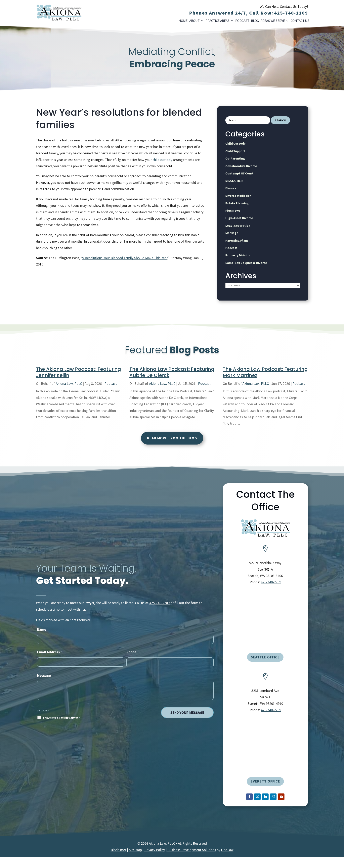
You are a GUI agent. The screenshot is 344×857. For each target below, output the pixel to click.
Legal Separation (237, 225)
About (194, 21)
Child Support (235, 151)
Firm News (232, 211)
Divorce (230, 188)
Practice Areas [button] (217, 21)
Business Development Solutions (191, 849)
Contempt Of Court (239, 173)
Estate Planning (237, 203)
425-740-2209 (291, 13)
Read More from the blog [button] (172, 438)
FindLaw (227, 849)
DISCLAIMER (234, 181)
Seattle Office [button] (265, 657)
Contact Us (300, 21)
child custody (162, 159)
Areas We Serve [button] (273, 21)
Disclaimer (43, 710)
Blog (255, 21)
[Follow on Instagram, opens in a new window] (273, 796)
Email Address (49, 652)
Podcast (242, 21)
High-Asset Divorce (239, 218)
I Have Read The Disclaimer (61, 717)
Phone (131, 652)
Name (41, 629)
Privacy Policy (154, 849)
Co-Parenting (235, 158)
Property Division (237, 255)
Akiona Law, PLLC (69, 383)
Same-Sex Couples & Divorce (246, 263)
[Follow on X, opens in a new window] (257, 796)
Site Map (135, 849)
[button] (339, 852)
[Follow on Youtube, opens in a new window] (281, 796)
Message (44, 675)
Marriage (231, 233)
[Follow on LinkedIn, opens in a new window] (265, 796)
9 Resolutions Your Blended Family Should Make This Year (124, 258)
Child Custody (235, 143)
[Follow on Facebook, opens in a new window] (249, 796)
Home (183, 21)
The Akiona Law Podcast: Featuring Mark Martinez (265, 372)
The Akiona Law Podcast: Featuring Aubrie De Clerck (171, 372)
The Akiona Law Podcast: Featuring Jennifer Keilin (78, 372)
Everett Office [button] (265, 781)
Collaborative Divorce (241, 166)
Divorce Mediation (238, 196)
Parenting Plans (236, 240)
